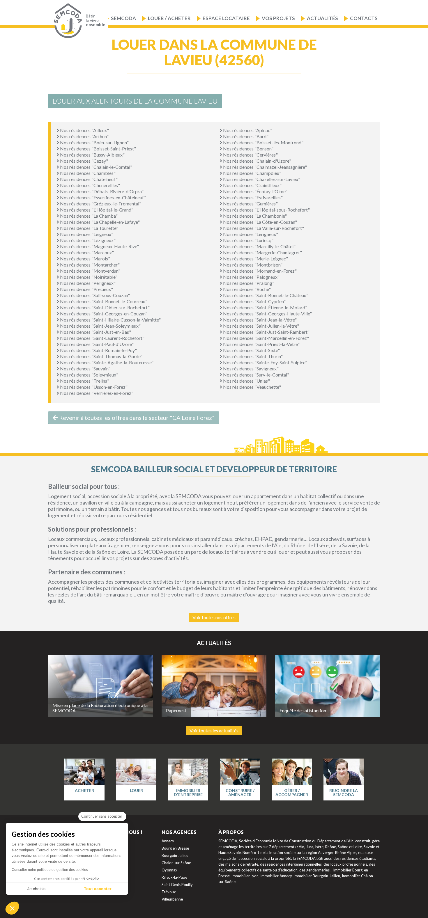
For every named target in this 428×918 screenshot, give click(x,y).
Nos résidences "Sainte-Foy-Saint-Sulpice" (264, 362)
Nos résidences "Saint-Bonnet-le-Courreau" (103, 301)
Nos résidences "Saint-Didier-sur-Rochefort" (104, 307)
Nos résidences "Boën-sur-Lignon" (94, 142)
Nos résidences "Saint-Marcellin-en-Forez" (265, 338)
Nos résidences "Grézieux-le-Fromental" (100, 203)
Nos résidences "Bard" (245, 136)
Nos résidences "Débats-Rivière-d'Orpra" (101, 191)
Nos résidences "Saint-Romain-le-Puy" (98, 350)
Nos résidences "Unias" (246, 380)
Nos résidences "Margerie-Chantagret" (262, 252)
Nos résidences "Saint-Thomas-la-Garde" (100, 356)
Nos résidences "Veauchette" (251, 387)
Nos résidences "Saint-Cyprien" (254, 301)
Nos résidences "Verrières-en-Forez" (96, 393)
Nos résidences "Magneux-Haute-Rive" (99, 246)
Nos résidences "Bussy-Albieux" (92, 154)
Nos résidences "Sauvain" (84, 368)
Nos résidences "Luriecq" (247, 240)
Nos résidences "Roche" (246, 289)
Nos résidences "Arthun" (84, 136)
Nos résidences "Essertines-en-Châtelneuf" (102, 197)
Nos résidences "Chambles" (87, 173)
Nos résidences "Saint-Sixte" (251, 350)
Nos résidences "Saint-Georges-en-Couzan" (103, 313)
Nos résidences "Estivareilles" (252, 197)
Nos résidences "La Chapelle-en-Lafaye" (99, 222)
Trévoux (169, 891)
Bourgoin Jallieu (175, 855)
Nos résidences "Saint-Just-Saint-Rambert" (265, 332)
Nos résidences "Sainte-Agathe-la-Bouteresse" (106, 362)
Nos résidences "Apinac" (247, 130)
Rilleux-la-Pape (174, 877)
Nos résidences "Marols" (84, 258)
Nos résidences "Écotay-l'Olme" (254, 191)
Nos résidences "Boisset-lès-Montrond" (262, 142)
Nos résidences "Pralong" (248, 283)
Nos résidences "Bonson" (247, 148)
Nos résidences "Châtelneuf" (88, 179)
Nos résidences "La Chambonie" (254, 216)
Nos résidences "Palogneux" (251, 277)
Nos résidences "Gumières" (250, 203)
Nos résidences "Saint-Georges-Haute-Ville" (267, 313)
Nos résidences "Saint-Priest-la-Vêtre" (261, 344)
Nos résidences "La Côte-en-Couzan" (259, 222)
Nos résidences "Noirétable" (88, 277)
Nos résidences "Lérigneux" (250, 234)
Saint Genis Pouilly (177, 884)
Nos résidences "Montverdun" (89, 271)
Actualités (322, 18)
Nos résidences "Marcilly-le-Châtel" (259, 246)
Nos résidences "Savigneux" (250, 368)
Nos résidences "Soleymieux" (88, 374)
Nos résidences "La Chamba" (88, 216)
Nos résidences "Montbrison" (252, 264)
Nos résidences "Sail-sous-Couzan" (94, 295)
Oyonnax (169, 870)
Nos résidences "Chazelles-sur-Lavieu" (261, 179)
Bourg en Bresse (175, 848)
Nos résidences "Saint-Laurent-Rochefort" (101, 338)
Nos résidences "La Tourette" (88, 228)
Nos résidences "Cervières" (250, 154)
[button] (12, 908)
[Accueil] (66, 20)
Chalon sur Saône (176, 862)
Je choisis (36, 888)
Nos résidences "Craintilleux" (252, 185)
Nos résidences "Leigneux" (86, 234)
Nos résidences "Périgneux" (87, 283)
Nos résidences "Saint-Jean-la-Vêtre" (259, 319)
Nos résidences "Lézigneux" (87, 240)
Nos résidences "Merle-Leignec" (255, 258)
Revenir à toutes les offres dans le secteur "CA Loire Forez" (136, 417)
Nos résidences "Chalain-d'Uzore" (256, 161)
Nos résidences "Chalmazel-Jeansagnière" (264, 167)
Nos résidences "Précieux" (86, 289)
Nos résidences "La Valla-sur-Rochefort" (263, 228)
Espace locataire (226, 18)
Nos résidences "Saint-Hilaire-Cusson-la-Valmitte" (110, 319)
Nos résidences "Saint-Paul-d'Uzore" (96, 344)
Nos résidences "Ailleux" (84, 130)
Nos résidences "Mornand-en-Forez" (259, 271)
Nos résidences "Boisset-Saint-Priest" (97, 148)
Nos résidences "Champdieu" (251, 173)
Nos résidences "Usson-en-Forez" (93, 387)
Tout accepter (97, 888)
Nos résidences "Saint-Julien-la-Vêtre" (260, 326)
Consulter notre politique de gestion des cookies (50, 870)
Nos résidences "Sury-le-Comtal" (255, 374)
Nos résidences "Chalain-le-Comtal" (95, 167)
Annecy (168, 841)
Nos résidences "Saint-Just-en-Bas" (95, 332)
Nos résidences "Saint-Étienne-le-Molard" (264, 307)
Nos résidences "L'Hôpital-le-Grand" (96, 209)
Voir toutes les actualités (214, 730)
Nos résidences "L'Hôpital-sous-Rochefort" (266, 209)
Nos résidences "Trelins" (84, 380)
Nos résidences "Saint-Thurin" (252, 356)
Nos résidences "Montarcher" (89, 264)
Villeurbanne (172, 899)
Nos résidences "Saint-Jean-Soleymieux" (100, 326)
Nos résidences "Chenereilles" (89, 185)
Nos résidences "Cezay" (83, 161)
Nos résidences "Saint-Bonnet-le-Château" (265, 295)
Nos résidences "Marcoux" (86, 252)
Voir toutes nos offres (214, 617)
